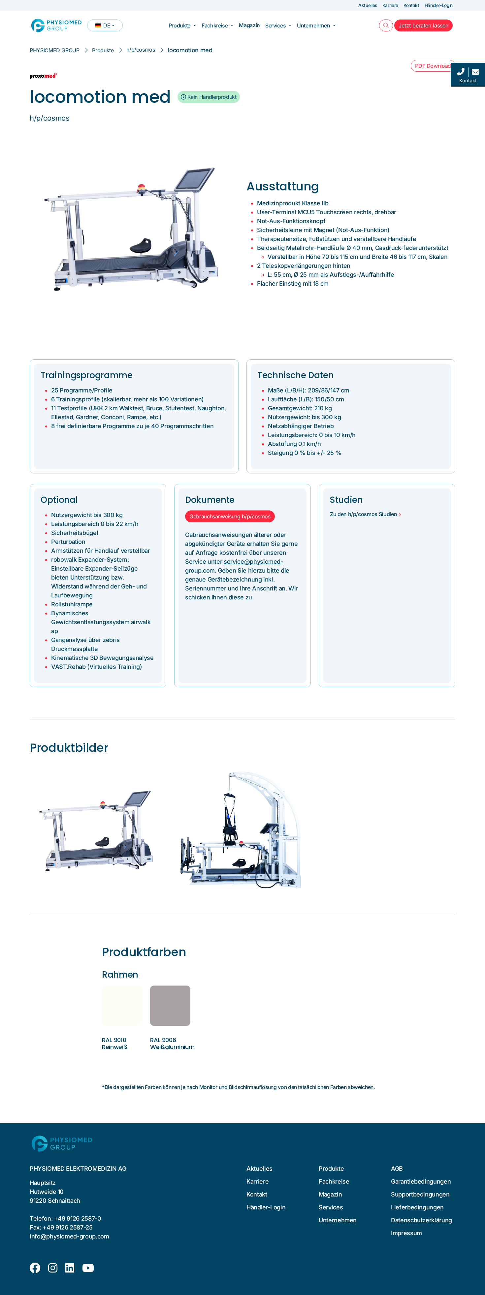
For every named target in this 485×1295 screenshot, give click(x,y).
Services (275, 25)
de (109, 26)
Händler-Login (439, 5)
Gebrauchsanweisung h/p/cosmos (230, 516)
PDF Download (433, 65)
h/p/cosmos (140, 49)
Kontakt (411, 5)
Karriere (390, 5)
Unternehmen (313, 25)
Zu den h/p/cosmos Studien (363, 514)
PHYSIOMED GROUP (55, 50)
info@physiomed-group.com (69, 1236)
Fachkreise (215, 25)
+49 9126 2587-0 (77, 1218)
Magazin (249, 25)
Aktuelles (367, 5)
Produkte (179, 25)
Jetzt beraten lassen (426, 25)
